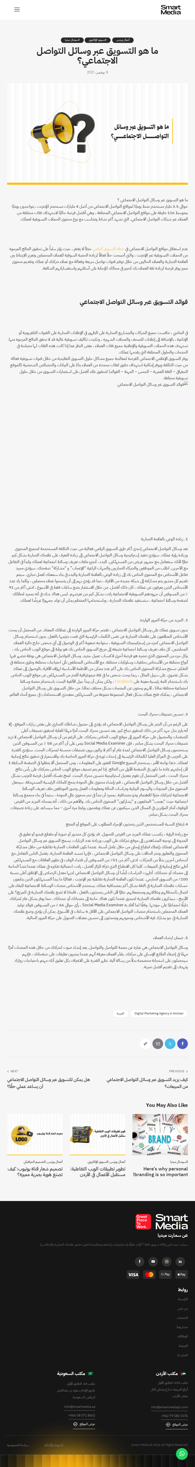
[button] (17, 10)
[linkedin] (182, 1262)
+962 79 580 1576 (174, 1415)
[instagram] (168, 1262)
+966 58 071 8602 (81, 1415)
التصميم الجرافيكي (35, 1162)
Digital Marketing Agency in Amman (159, 1013)
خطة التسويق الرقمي (108, 249)
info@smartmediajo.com (169, 1407)
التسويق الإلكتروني (98, 40)
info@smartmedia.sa (79, 1406)
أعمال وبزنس (123, 40)
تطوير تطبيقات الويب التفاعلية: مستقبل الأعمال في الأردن (97, 1171)
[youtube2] (154, 1262)
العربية (120, 1013)
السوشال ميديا (72, 40)
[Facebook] (182, 1043)
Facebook (124, 681)
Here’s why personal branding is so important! (160, 1171)
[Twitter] (170, 1043)
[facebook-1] (141, 1262)
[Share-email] (157, 1043)
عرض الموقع (180, 1424)
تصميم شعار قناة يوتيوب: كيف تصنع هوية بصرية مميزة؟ (35, 1171)
